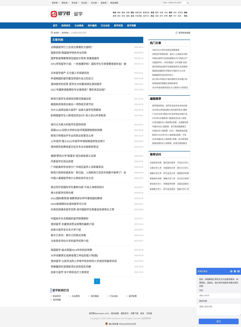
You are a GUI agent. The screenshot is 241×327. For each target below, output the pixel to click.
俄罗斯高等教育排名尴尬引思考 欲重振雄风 (75, 58)
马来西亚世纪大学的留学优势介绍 (69, 241)
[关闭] (238, 271)
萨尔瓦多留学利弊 (169, 190)
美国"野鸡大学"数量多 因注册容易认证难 (73, 156)
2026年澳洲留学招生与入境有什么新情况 (170, 87)
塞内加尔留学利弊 (169, 163)
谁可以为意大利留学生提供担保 (68, 124)
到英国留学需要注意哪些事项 (165, 83)
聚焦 (119, 13)
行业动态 (105, 25)
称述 (123, 16)
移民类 (65, 3)
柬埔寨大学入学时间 (156, 190)
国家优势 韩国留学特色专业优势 (69, 52)
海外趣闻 (92, 25)
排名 (175, 13)
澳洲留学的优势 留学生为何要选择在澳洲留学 (76, 84)
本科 (179, 16)
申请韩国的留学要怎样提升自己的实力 (72, 78)
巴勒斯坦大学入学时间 (169, 169)
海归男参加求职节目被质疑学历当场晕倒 (169, 66)
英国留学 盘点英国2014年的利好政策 (71, 250)
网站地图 (114, 3)
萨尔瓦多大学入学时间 (169, 174)
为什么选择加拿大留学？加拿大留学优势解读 (76, 110)
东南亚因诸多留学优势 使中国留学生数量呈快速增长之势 (82, 209)
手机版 (149, 313)
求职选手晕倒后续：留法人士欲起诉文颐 (169, 54)
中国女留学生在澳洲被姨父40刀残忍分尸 (170, 58)
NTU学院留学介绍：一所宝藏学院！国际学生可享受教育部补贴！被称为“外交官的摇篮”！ (88, 64)
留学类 (55, 3)
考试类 (74, 3)
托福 (161, 13)
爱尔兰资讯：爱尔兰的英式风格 (68, 235)
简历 (119, 16)
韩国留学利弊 (183, 173)
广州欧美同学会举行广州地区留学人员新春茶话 (77, 167)
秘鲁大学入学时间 (183, 190)
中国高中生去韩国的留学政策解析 (69, 218)
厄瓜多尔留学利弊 (183, 179)
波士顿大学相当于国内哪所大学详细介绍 (169, 79)
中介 (175, 16)
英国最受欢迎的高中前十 (163, 75)
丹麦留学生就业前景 (62, 161)
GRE (166, 13)
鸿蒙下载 (134, 313)
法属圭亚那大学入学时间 (183, 185)
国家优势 (138, 13)
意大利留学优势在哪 (62, 192)
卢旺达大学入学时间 (183, 163)
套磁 (128, 16)
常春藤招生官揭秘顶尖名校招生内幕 (71, 266)
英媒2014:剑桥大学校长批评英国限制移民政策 (76, 130)
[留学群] (61, 17)
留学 (78, 14)
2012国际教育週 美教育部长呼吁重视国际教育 (76, 198)
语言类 (104, 3)
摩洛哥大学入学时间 (156, 185)
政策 (128, 13)
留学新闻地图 (184, 33)
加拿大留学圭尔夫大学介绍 (66, 229)
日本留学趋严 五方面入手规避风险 (70, 73)
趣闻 (123, 13)
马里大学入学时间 (156, 169)
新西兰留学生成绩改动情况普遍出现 (71, 98)
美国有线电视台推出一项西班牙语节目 (72, 104)
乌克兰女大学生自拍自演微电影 (165, 50)
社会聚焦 (79, 25)
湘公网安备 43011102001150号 (122, 324)
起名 (142, 313)
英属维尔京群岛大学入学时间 (156, 179)
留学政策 (118, 25)
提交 (218, 321)
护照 (166, 16)
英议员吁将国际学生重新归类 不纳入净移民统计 (77, 187)
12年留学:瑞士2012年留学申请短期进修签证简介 (78, 141)
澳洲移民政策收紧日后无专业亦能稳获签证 (74, 146)
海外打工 (146, 16)
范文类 (84, 3)
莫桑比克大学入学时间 (156, 174)
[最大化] (231, 271)
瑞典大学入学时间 (169, 179)
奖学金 (180, 13)
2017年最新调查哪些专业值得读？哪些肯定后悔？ (79, 89)
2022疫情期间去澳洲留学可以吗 (68, 204)
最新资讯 (125, 313)
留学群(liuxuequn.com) (99, 313)
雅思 (157, 13)
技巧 (161, 16)
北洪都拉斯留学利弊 (78, 33)
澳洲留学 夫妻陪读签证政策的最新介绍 (72, 224)
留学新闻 (65, 33)
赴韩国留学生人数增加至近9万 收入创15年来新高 (78, 115)
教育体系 (146, 13)
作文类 (94, 3)
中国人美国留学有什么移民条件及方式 (72, 178)
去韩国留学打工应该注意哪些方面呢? (71, 47)
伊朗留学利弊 (169, 184)
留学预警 (131, 25)
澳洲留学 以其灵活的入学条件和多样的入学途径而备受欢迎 (84, 261)
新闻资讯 (66, 25)
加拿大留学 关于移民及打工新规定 (70, 272)
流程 (157, 16)
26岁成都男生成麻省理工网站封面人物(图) (74, 255)
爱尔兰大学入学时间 (183, 169)
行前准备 (138, 16)
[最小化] (235, 271)
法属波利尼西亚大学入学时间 (156, 163)
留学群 (56, 33)
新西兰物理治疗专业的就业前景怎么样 (72, 135)
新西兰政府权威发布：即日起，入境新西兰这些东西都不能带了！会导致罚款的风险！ (88, 172)
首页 (55, 25)
